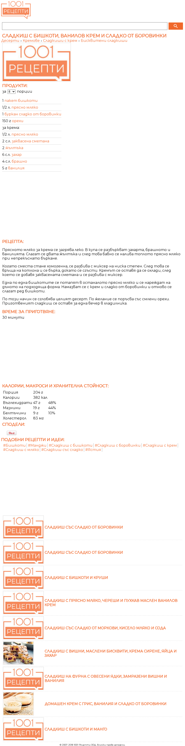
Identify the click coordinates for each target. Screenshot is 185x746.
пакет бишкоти (21, 101)
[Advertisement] (92, 206)
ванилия (16, 168)
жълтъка (14, 148)
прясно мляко (25, 107)
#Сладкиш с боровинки (118, 445)
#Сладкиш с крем (160, 445)
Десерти (10, 40)
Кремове (32, 40)
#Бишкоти (14, 445)
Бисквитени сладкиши (104, 40)
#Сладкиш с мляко (21, 450)
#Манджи (37, 445)
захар (17, 154)
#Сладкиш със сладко (62, 450)
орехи (17, 121)
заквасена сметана (30, 141)
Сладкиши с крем (60, 40)
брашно (19, 161)
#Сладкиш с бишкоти (70, 445)
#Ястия (93, 450)
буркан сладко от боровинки (33, 114)
